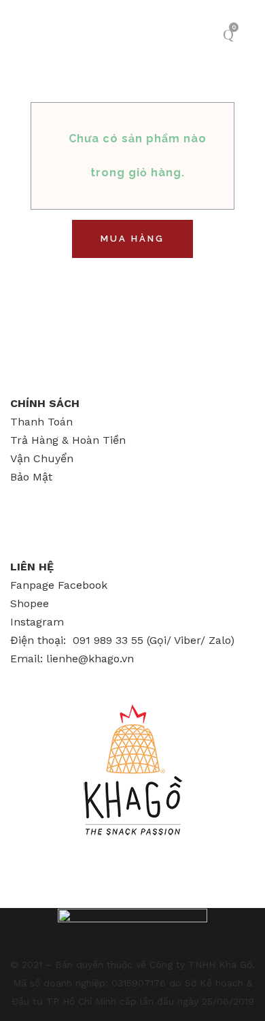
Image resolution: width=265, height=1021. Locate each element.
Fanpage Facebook (58, 585)
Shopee (29, 603)
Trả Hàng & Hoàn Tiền (68, 440)
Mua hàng (132, 238)
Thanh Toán (41, 421)
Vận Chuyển (41, 458)
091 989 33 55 (108, 640)
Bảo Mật (31, 476)
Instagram (37, 621)
